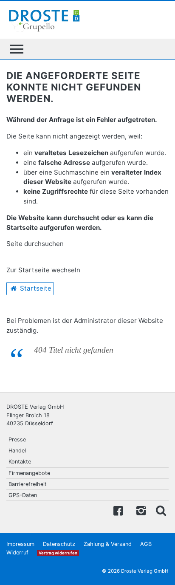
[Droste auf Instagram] (139, 510)
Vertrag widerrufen (58, 553)
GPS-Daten (22, 495)
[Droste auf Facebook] (118, 510)
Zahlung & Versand (108, 544)
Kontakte (19, 461)
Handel (17, 450)
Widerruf (17, 552)
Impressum (20, 544)
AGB (146, 544)
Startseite (34, 288)
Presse (17, 439)
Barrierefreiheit (27, 484)
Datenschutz (59, 544)
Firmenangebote (29, 473)
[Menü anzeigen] (16, 49)
